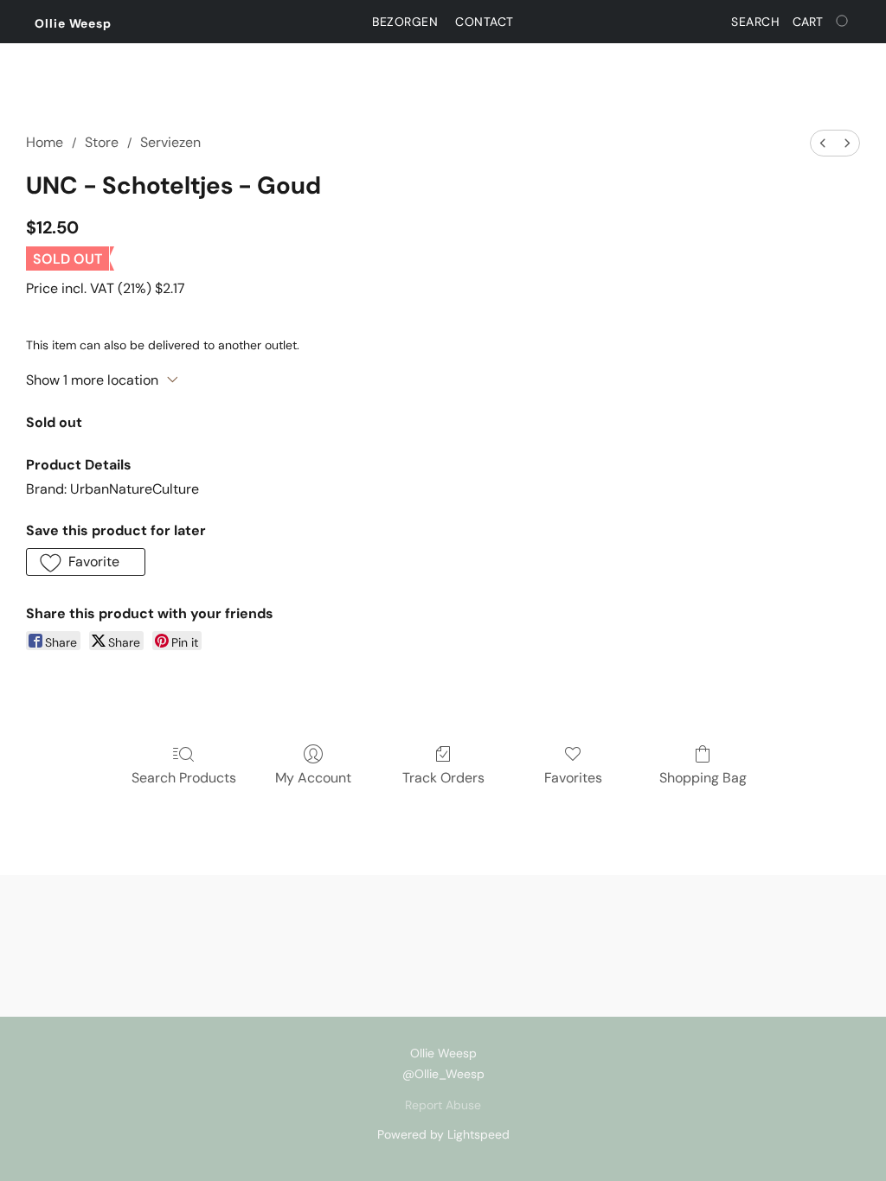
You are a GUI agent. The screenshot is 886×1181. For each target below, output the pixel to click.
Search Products (184, 778)
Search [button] (755, 21)
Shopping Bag (703, 778)
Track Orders (443, 778)
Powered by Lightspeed (443, 1134)
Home (44, 142)
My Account (313, 778)
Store (102, 142)
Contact (484, 21)
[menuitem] (823, 143)
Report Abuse (443, 1105)
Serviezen (170, 142)
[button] (73, 23)
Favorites (573, 778)
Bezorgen (405, 21)
